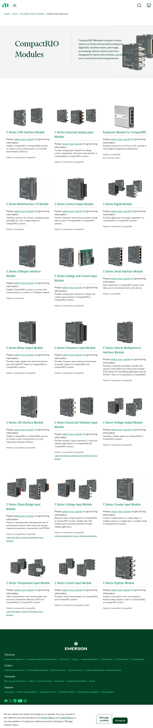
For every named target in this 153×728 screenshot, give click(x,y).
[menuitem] (139, 6)
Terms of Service (75, 670)
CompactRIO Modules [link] (57, 13)
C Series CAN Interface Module (25, 132)
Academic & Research (13, 659)
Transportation (137, 659)
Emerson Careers (44, 680)
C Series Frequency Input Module (75, 348)
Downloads (9, 691)
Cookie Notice (66, 717)
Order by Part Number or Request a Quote (103, 670)
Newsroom (59, 680)
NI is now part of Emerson (15, 680)
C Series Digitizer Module (118, 583)
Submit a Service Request (88, 691)
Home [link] (7, 13)
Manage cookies (104, 719)
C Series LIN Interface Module (24, 422)
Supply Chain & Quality (76, 680)
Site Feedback (108, 691)
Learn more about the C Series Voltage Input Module (76, 536)
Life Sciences (107, 659)
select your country (24, 139)
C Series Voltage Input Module (73, 504)
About (31, 680)
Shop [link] (14, 13)
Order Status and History (37, 670)
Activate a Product (66, 691)
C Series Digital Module (117, 204)
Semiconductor (121, 659)
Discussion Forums (48, 691)
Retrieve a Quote (58, 670)
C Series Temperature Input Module (28, 583)
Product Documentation (27, 691)
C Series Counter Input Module (122, 504)
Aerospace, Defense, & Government (41, 659)
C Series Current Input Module (73, 583)
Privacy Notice (48, 717)
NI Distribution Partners (14, 670)
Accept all (120, 720)
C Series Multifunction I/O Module (27, 204)
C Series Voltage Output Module (123, 422)
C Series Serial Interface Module (123, 271)
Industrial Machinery (89, 659)
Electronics (64, 659)
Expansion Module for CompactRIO (124, 132)
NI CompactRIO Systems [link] (32, 13)
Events (92, 680)
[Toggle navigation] (20, 5)
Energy (75, 659)
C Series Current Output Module (74, 204)
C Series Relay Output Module (24, 348)
